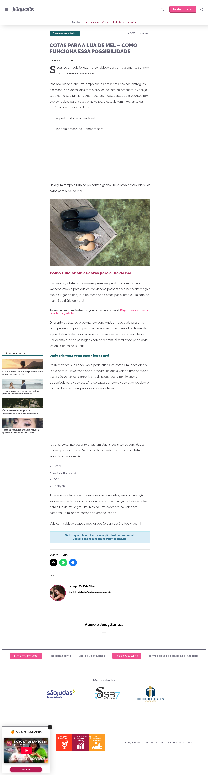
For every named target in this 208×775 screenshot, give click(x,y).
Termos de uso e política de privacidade (173, 655)
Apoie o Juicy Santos (127, 655)
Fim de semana (91, 22)
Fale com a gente (60, 655)
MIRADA (131, 22)
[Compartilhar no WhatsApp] (63, 562)
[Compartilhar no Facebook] (73, 562)
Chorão (106, 22)
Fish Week (118, 22)
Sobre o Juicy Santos (92, 655)
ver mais (39, 353)
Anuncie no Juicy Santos (26, 655)
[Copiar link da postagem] (53, 562)
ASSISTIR (26, 770)
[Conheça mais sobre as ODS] (80, 742)
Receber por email (183, 9)
